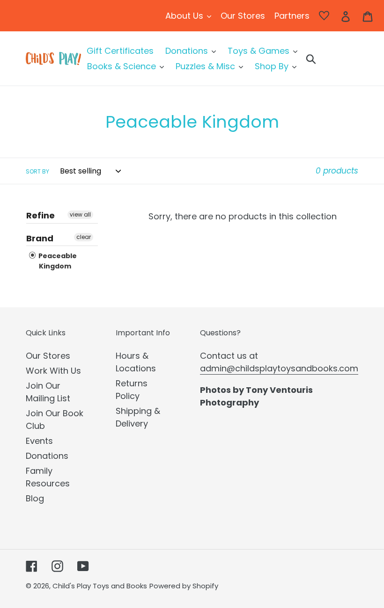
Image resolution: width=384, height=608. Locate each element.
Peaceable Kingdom (57, 261)
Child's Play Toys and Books (99, 586)
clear (83, 237)
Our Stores (48, 356)
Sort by (37, 171)
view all (80, 214)
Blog (35, 498)
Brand (39, 238)
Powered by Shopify (183, 586)
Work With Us (53, 370)
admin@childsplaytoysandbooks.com (279, 368)
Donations (47, 456)
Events (39, 441)
